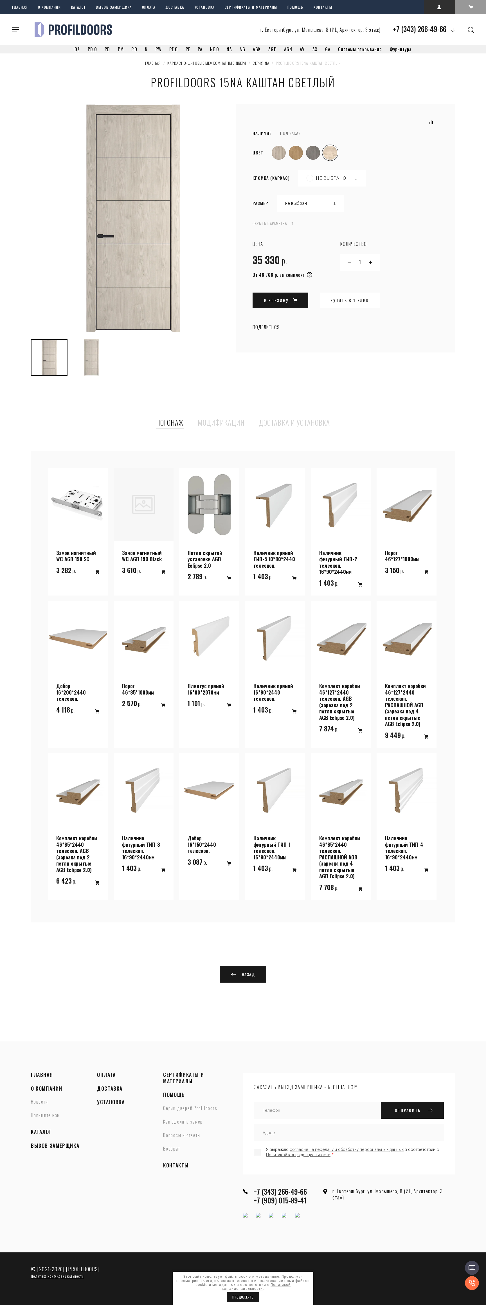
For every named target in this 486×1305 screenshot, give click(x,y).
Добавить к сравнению (431, 122)
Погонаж (170, 423)
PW (159, 49)
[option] (133, 219)
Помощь (295, 7)
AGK (257, 49)
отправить (407, 1110)
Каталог (78, 7)
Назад (248, 974)
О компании (49, 7)
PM (121, 49)
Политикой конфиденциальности (298, 1154)
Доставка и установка (294, 423)
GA (327, 49)
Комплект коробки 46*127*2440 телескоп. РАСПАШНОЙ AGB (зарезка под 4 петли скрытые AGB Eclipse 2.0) (405, 705)
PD (107, 49)
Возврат (171, 1149)
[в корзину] (97, 572)
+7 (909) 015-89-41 (280, 1200)
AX (315, 49)
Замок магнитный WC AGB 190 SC (76, 556)
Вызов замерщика (114, 7)
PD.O (92, 49)
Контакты (323, 7)
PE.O (173, 49)
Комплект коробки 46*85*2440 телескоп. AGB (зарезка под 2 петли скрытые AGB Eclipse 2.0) (76, 854)
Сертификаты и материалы (251, 7)
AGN (288, 49)
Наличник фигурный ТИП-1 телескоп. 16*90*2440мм (272, 847)
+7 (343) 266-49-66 (419, 29)
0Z (77, 49)
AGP (272, 49)
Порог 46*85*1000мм (138, 689)
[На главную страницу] (73, 29)
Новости (39, 1102)
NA (229, 49)
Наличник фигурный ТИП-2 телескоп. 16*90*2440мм (338, 562)
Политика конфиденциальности (57, 1276)
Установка (204, 7)
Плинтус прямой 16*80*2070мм (206, 689)
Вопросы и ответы (182, 1135)
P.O (134, 49)
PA (200, 49)
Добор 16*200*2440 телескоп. (71, 692)
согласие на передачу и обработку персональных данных (347, 1149)
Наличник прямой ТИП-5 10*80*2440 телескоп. (274, 559)
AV (302, 49)
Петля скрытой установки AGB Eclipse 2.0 (205, 559)
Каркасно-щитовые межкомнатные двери (206, 63)
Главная (20, 7)
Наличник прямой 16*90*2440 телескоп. (273, 692)
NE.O (214, 49)
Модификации (221, 423)
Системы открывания (360, 49)
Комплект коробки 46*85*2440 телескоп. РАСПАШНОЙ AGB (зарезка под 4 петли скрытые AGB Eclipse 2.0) (339, 857)
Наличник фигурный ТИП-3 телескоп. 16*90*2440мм (141, 847)
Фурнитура (400, 49)
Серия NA (261, 63)
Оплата (148, 7)
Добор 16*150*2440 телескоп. (202, 844)
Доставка (174, 7)
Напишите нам (45, 1115)
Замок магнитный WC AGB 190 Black (142, 556)
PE (188, 49)
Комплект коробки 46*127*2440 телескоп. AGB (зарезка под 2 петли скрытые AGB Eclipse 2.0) (339, 702)
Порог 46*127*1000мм (402, 556)
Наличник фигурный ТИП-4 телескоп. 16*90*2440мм (404, 847)
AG (242, 49)
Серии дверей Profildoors (190, 1108)
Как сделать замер (183, 1122)
